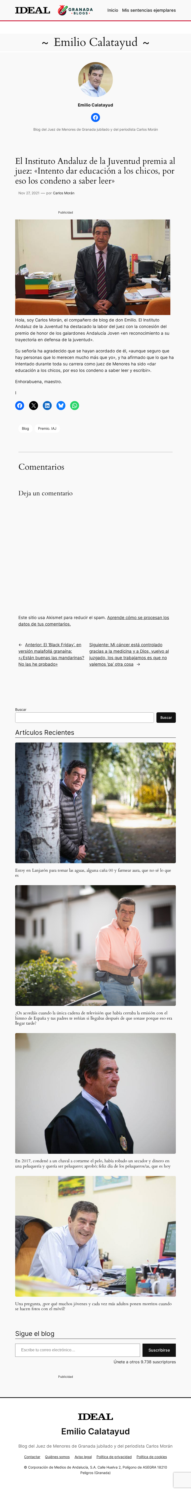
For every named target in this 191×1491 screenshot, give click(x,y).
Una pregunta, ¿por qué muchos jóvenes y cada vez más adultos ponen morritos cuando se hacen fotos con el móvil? (93, 1306)
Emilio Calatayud (96, 42)
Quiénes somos (57, 1457)
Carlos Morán (63, 193)
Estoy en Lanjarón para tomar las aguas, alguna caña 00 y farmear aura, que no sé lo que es (93, 873)
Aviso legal (83, 1457)
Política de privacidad (114, 1457)
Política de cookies (152, 1457)
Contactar (32, 1457)
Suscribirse (159, 1350)
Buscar (20, 709)
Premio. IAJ (47, 428)
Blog (25, 428)
